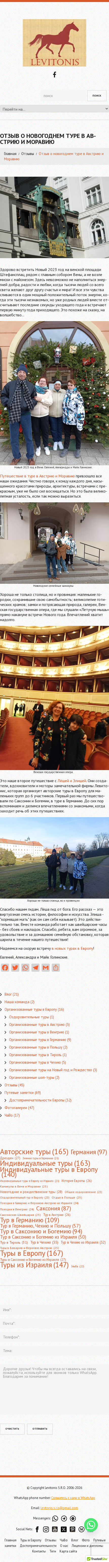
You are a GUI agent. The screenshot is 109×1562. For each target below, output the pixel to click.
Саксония (53, 1208)
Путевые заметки (19, 1092)
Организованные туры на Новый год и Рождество (50, 1069)
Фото (86, 1540)
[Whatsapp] (91, 1525)
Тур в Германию (29, 1219)
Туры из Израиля (34, 1264)
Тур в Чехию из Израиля (83, 1242)
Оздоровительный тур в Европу (24, 1197)
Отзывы (27, 153)
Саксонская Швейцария (20, 1215)
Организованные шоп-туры (31, 1077)
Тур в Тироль (14, 1242)
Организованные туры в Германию (37, 1039)
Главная (10, 153)
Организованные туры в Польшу (35, 1047)
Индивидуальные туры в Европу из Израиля (29, 1181)
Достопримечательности (38, 1546)
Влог (8, 994)
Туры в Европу (31, 1252)
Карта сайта (68, 1551)
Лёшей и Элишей (72, 780)
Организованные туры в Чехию (35, 1062)
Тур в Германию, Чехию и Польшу (40, 1225)
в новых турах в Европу (72, 948)
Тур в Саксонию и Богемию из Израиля (43, 1236)
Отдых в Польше (67, 1197)
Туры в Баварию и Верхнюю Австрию (29, 1248)
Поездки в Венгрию (17, 1209)
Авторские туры (34, 1151)
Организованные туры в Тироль (35, 1054)
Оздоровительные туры (29, 1017)
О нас (64, 1546)
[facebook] (54, 74)
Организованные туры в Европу (31, 1009)
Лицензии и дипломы (87, 1546)
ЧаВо (9, 1115)
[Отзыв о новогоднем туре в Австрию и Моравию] (54, 217)
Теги (52, 1551)
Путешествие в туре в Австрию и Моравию (37, 475)
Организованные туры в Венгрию (36, 1032)
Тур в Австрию (56, 1215)
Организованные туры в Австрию (37, 1024)
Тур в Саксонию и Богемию (41, 1231)
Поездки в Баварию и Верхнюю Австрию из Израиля (39, 1203)
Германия (89, 1151)
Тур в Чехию (44, 1242)
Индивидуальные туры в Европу (49, 1172)
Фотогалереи (16, 1107)
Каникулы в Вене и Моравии (24, 1186)
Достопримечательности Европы (36, 1100)
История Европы (77, 1181)
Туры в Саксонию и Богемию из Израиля (33, 1260)
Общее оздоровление (83, 1192)
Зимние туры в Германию (41, 1158)
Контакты (39, 1551)
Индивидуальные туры (45, 1163)
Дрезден (10, 1158)
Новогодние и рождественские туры (31, 1192)
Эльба (77, 1266)
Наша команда (17, 1001)
